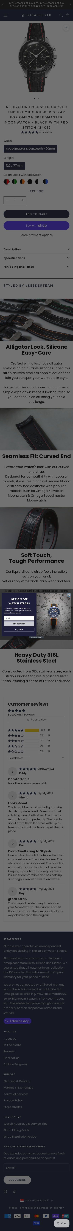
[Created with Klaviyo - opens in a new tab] (36, 637)
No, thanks (19, 630)
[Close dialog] (69, 595)
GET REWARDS (19, 623)
